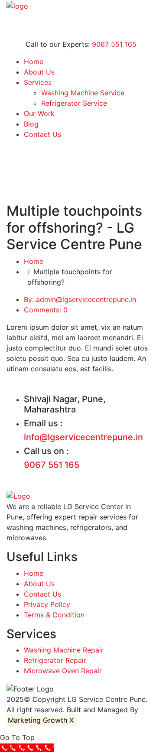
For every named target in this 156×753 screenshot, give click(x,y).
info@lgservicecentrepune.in (83, 437)
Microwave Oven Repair (63, 670)
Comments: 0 (46, 309)
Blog (31, 124)
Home (33, 61)
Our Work (39, 113)
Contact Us (42, 134)
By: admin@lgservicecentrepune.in (80, 299)
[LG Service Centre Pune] (17, 5)
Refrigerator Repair (55, 660)
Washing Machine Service (82, 92)
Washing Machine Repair (64, 650)
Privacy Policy (47, 604)
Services (38, 82)
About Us (39, 72)
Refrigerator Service (74, 103)
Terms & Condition (54, 614)
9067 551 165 (114, 44)
